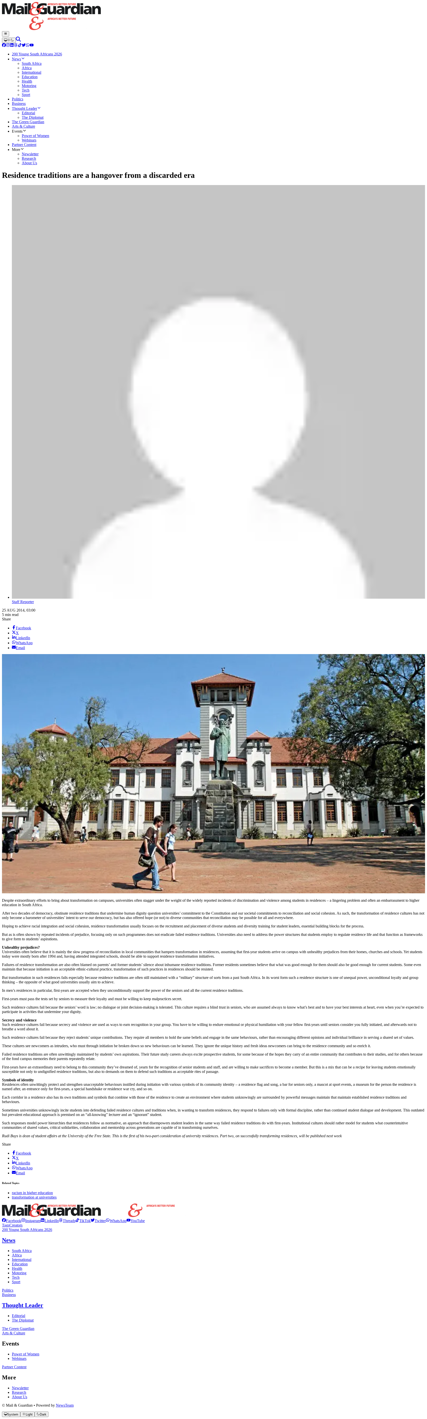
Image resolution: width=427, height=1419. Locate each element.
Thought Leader (22, 1305)
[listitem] (11, 1221)
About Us (19, 1397)
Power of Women (25, 1354)
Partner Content (14, 1367)
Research (19, 1392)
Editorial (18, 1316)
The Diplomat (23, 1320)
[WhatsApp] (28, 46)
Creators (15, 1225)
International (21, 1259)
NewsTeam (65, 1405)
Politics (7, 1290)
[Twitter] (24, 46)
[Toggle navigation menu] (5, 34)
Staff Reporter (23, 602)
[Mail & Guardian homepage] (213, 16)
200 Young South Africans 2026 (27, 1230)
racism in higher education (32, 1193)
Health (17, 1268)
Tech (16, 1277)
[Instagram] (8, 46)
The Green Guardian (18, 1328)
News (8, 1240)
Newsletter (20, 1388)
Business (9, 1295)
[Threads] (16, 46)
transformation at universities (34, 1197)
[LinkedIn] (12, 46)
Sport (16, 1282)
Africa (17, 1255)
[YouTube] (32, 46)
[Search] (18, 40)
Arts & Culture (13, 1333)
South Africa (22, 1251)
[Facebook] (4, 46)
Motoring (19, 1273)
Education (20, 1264)
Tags (5, 1225)
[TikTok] (20, 46)
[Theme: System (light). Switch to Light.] (9, 40)
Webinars (19, 1358)
